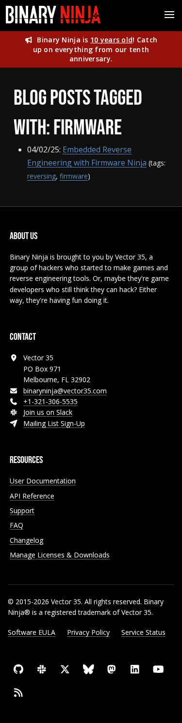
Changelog (26, 540)
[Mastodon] (111, 669)
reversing (41, 176)
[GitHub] (18, 669)
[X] (65, 669)
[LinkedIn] (135, 669)
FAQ (16, 525)
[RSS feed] (18, 693)
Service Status (143, 632)
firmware (74, 176)
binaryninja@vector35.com (65, 390)
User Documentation (43, 480)
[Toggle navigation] (169, 14)
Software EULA (31, 632)
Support (22, 510)
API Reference (32, 496)
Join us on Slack (47, 412)
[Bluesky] (88, 669)
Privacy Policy (88, 632)
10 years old (111, 39)
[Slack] (41, 669)
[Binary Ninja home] (53, 14)
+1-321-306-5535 (50, 401)
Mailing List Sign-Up (54, 423)
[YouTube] (158, 669)
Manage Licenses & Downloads (60, 554)
